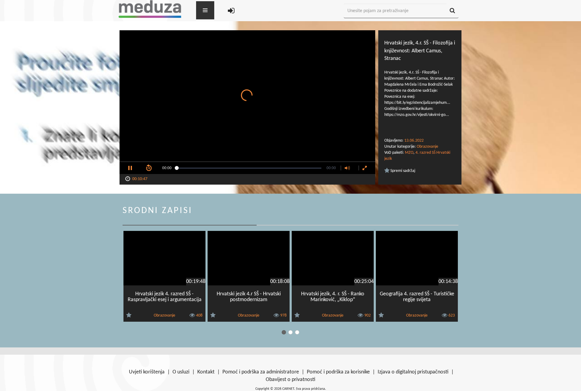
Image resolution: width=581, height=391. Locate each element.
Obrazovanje (427, 146)
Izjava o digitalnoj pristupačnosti (413, 372)
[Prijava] (231, 11)
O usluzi (180, 372)
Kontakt (206, 372)
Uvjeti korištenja (147, 372)
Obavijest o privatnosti (290, 379)
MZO (409, 152)
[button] (130, 168)
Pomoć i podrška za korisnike (338, 372)
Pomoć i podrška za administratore (260, 372)
